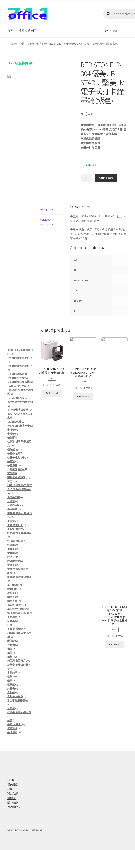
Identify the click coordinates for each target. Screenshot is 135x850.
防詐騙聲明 (14, 807)
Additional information (46, 222)
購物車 (11, 798)
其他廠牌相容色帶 (37, 43)
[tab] (52, 209)
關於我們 (13, 802)
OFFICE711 (13, 780)
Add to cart (106, 177)
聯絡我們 (13, 793)
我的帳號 (13, 784)
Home (14, 43)
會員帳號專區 (27, 30)
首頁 (10, 30)
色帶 (22, 43)
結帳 (10, 789)
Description (46, 209)
